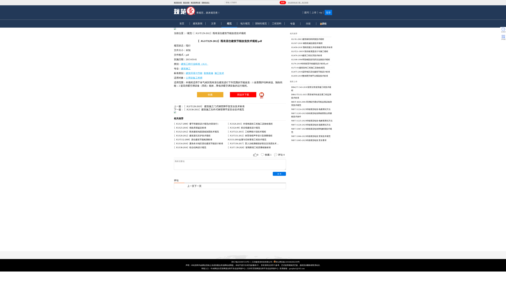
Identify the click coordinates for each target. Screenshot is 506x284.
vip (320, 12)
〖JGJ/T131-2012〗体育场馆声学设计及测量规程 (250, 136)
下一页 (197, 186)
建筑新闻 (197, 23)
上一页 (190, 186)
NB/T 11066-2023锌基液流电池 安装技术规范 (310, 136)
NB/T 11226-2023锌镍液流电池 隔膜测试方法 (310, 125)
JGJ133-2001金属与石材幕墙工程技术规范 (247, 139)
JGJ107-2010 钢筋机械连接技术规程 (307, 43)
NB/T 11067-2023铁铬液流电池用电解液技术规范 (311, 130)
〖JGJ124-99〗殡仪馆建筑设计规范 (244, 128)
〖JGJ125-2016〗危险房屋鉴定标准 (190, 128)
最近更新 (186, 3)
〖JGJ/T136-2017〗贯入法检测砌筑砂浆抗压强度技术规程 (254, 143)
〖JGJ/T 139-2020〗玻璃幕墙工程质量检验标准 (249, 147)
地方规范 (245, 23)
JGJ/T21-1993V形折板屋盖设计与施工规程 (309, 51)
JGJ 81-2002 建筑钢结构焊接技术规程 (307, 39)
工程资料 (276, 23)
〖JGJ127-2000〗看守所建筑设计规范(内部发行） (197, 124)
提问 (306, 12)
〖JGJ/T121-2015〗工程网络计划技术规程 (247, 132)
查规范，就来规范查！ (208, 12)
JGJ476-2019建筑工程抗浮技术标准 (306, 55)
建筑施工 (186, 68)
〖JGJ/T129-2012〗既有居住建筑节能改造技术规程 (219, 33)
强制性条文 (206, 3)
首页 (181, 23)
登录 (328, 12)
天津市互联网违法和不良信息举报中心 (262, 269)
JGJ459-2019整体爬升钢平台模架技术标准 (309, 76)
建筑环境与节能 (194, 73)
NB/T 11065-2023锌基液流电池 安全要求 (309, 140)
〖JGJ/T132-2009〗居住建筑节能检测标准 (193, 139)
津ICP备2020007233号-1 (240, 262)
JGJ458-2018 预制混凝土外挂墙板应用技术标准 (311, 47)
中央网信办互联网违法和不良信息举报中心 (228, 269)
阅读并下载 (243, 94)
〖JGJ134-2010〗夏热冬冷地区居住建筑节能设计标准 (198, 143)
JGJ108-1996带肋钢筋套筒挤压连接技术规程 (310, 60)
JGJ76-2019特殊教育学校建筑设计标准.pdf (309, 64)
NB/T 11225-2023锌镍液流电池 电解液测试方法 (311, 121)
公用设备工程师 (194, 78)
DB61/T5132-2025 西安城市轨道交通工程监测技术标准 (311, 96)
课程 (324, 23)
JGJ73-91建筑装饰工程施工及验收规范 (308, 68)
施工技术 (219, 73)
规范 (229, 23)
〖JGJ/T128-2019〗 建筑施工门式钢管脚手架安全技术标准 (214, 106)
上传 (314, 12)
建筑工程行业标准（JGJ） (194, 64)
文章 (213, 23)
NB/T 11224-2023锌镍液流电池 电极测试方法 (310, 109)
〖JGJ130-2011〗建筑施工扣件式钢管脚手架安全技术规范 (214, 109)
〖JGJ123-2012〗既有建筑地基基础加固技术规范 (196, 132)
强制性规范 (261, 23)
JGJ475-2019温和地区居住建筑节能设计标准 (310, 72)
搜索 (283, 3)
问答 (308, 23)
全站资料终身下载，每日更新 (298, 3)
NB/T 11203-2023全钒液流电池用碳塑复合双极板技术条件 (311, 115)
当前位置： (180, 33)
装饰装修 (208, 73)
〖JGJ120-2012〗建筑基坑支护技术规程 (192, 136)
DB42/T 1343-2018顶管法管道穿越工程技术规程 (311, 89)
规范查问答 (178, 3)
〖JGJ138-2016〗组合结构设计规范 (190, 147)
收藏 (210, 94)
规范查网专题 (195, 3)
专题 (292, 23)
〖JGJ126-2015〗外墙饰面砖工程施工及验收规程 (250, 124)
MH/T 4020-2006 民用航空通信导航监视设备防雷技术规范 (311, 103)
